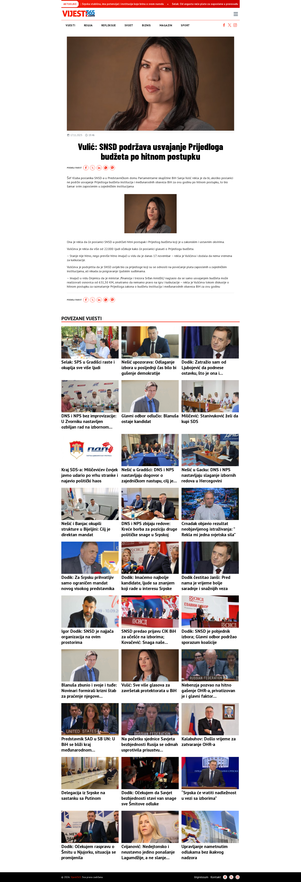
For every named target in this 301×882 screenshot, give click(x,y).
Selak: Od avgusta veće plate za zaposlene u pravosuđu (167, 4)
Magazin (166, 25)
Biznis (146, 25)
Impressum (201, 877)
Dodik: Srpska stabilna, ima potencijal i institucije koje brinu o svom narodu (81, 4)
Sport (185, 25)
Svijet (129, 25)
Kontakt (215, 877)
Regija (88, 25)
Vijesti (70, 25)
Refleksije (108, 25)
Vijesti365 (76, 877)
